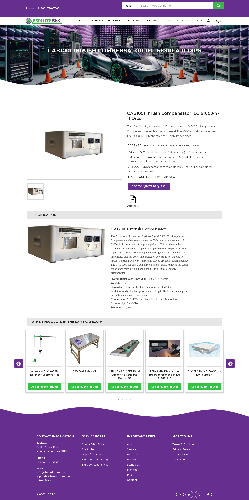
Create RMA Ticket (94, 444)
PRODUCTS (115, 20)
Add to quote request (149, 186)
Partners (132, 20)
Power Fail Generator (199, 166)
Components (197, 152)
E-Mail (40, 468)
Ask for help (89, 449)
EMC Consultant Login (96, 459)
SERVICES (98, 20)
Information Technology (158, 157)
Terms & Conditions (184, 444)
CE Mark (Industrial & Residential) (164, 152)
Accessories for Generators (164, 166)
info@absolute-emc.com (52, 472)
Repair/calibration (92, 454)
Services (132, 449)
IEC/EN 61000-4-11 (166, 177)
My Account (180, 459)
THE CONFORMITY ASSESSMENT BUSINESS (171, 145)
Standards (151, 20)
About (83, 20)
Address (41, 443)
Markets (169, 20)
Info (182, 20)
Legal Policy (180, 454)
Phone (40, 457)
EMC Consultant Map (95, 464)
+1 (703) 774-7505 (47, 8)
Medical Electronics (190, 157)
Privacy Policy (181, 449)
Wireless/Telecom (166, 161)
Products (133, 454)
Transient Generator (140, 171)
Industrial (133, 157)
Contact (196, 20)
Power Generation (139, 161)
